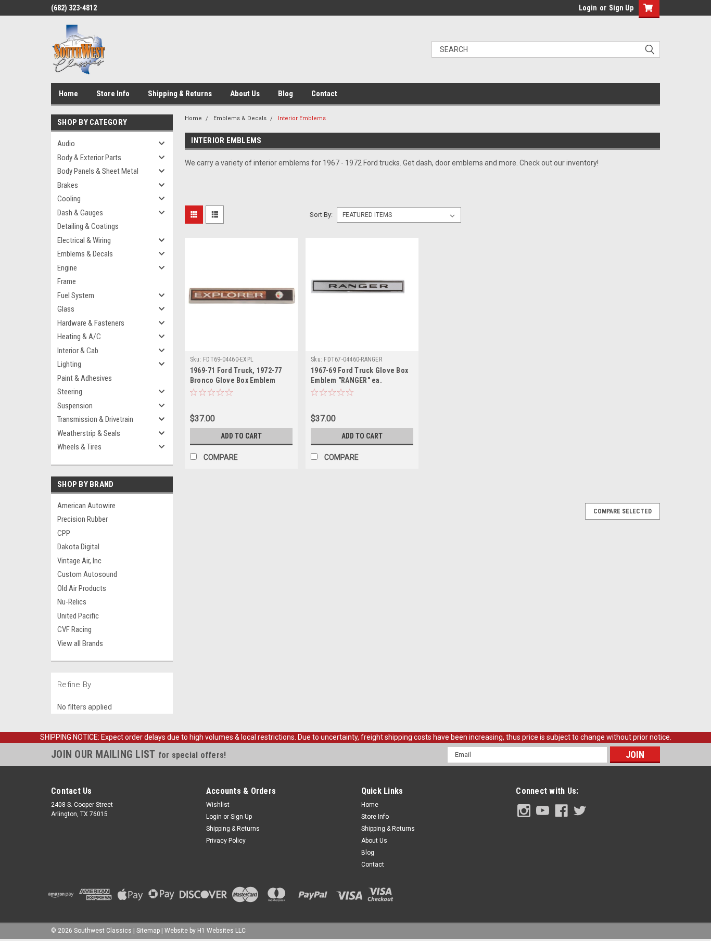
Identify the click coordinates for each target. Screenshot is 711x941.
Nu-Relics (71, 602)
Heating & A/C (79, 336)
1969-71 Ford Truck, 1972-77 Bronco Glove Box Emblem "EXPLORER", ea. (236, 380)
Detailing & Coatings (88, 226)
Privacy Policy (226, 840)
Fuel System (75, 295)
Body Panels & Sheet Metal (97, 171)
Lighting (69, 364)
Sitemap (148, 930)
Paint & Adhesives (84, 378)
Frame (66, 281)
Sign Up (621, 8)
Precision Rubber (82, 519)
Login (588, 8)
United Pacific (78, 616)
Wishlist (218, 804)
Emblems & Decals (85, 254)
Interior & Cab (77, 350)
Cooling (69, 198)
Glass (65, 309)
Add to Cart (241, 436)
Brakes (67, 185)
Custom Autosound (87, 574)
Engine (67, 268)
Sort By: (321, 214)
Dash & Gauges (80, 212)
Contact (324, 93)
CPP (63, 533)
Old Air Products (81, 588)
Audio (66, 143)
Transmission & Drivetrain (95, 419)
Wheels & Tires (79, 447)
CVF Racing (74, 629)
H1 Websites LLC (221, 930)
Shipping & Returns (180, 93)
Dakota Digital (78, 546)
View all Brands (80, 643)
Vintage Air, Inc (79, 560)
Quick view (241, 343)
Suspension (75, 405)
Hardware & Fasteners (90, 323)
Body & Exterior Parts (89, 157)
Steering (69, 391)
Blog (285, 93)
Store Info (113, 93)
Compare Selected (622, 511)
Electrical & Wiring (84, 240)
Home (68, 93)
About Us (245, 93)
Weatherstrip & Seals (88, 433)
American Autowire (86, 505)
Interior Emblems (302, 118)
